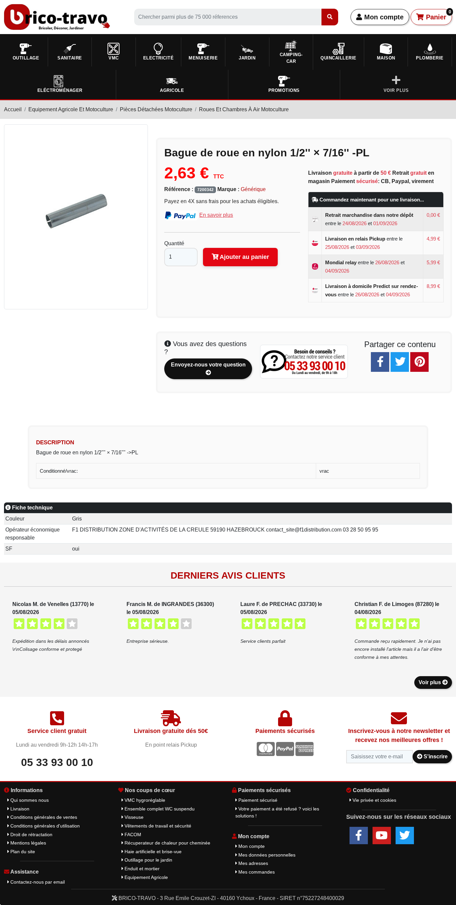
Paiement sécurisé (257, 800)
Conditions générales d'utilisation (44, 825)
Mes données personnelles (266, 855)
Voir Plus (396, 90)
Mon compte (383, 17)
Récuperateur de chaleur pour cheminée (166, 843)
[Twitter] (400, 362)
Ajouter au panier (243, 257)
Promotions (284, 90)
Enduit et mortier (141, 868)
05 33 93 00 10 (57, 762)
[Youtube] (382, 835)
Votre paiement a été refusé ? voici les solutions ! (277, 812)
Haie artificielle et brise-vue (152, 851)
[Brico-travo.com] (57, 16)
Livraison (19, 808)
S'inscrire (435, 756)
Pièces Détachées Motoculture (156, 109)
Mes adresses (252, 863)
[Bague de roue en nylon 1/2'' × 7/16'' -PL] (76, 216)
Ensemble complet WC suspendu (159, 808)
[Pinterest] (419, 362)
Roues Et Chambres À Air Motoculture (244, 109)
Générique (253, 189)
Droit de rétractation (30, 834)
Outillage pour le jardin (147, 860)
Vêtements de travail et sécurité (157, 825)
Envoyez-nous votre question (208, 364)
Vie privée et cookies (373, 800)
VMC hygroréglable (144, 800)
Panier (437, 15)
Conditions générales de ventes (43, 817)
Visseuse (133, 817)
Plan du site (22, 851)
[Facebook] (380, 362)
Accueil (13, 109)
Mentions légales (27, 843)
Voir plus (430, 682)
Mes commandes (256, 872)
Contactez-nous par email (37, 882)
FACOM (132, 834)
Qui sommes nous (29, 800)
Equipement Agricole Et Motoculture (70, 109)
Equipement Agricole (145, 877)
